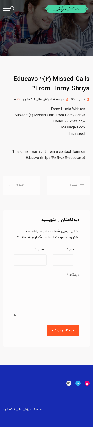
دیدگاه (73, 274)
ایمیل (40, 249)
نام (70, 249)
